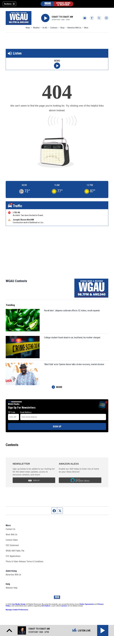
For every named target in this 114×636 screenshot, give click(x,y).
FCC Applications (13, 556)
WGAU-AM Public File (15, 550)
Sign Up (57, 426)
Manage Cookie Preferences (17, 610)
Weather (36, 28)
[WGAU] (57, 4)
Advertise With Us (74, 28)
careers (64, 606)
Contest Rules (12, 540)
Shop (62, 28)
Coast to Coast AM (62, 16)
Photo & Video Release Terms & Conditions (24, 561)
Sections (8, 4)
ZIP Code (11, 412)
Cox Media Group (18, 604)
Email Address (26, 412)
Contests (53, 28)
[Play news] (57, 66)
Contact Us (10, 529)
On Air (45, 28)
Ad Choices (45, 606)
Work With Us (11, 534)
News (28, 28)
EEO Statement (12, 545)
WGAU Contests (16, 281)
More (86, 28)
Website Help (11, 587)
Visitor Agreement (86, 604)
